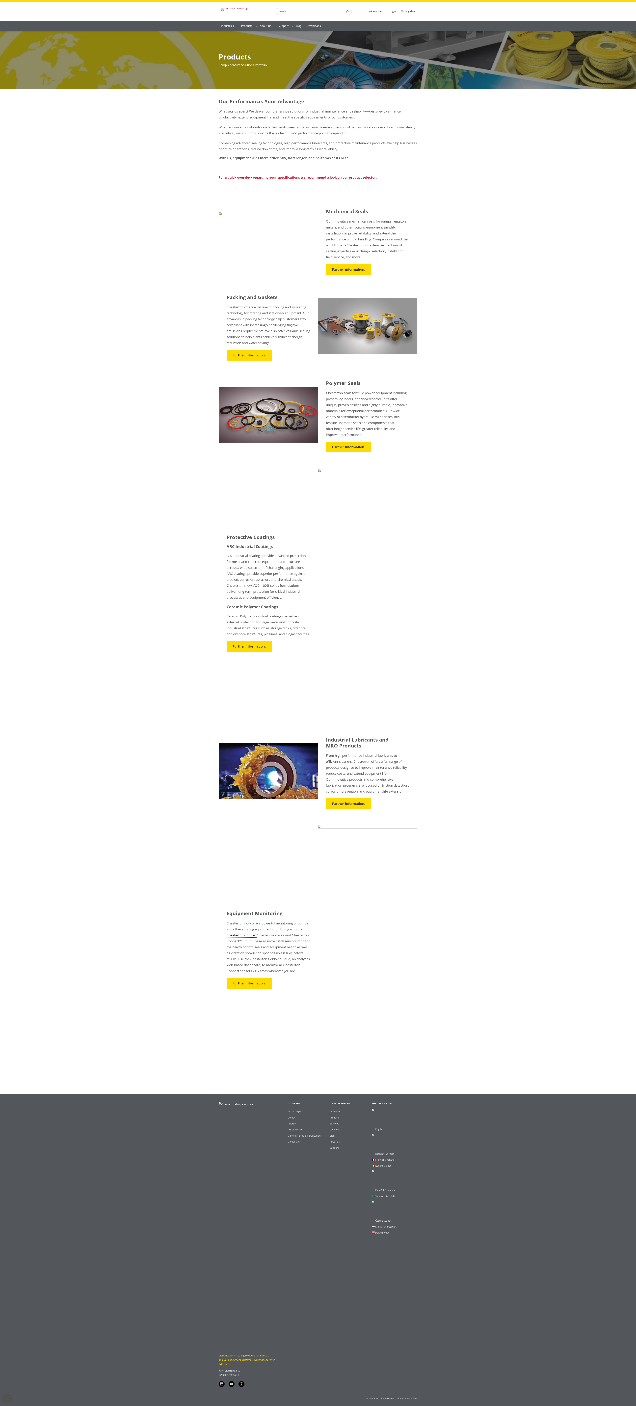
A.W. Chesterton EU (384, 1398)
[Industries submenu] (237, 26)
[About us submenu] (275, 26)
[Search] (347, 11)
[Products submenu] (256, 26)
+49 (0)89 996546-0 (229, 1375)
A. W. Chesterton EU (229, 1370)
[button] (7, 1398)
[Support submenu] (292, 26)
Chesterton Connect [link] (242, 935)
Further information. (348, 269)
